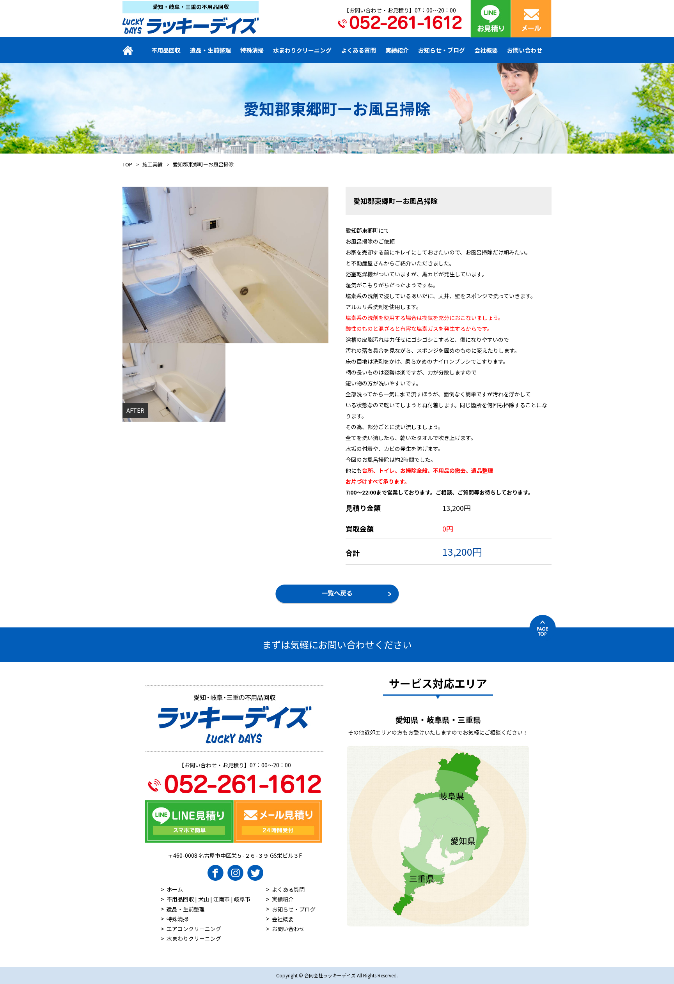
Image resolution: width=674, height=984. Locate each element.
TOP (127, 164)
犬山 (203, 899)
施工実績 (152, 164)
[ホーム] (133, 50)
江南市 (221, 899)
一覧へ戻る (337, 592)
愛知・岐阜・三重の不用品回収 (191, 7)
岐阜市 (242, 899)
